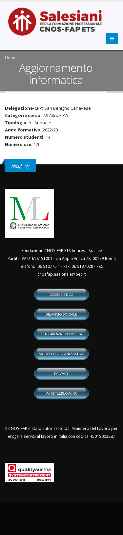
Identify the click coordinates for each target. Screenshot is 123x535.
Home (11, 58)
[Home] (59, 25)
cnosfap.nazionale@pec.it (61, 274)
